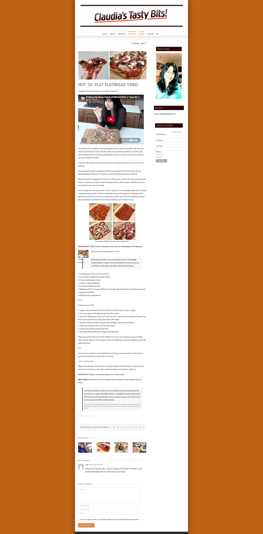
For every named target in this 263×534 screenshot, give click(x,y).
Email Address (161, 134)
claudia (82, 416)
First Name (159, 140)
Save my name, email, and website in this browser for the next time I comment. (110, 519)
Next (143, 43)
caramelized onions (102, 374)
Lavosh (99, 171)
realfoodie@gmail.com (167, 114)
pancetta (108, 155)
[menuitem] (104, 34)
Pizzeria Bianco (84, 174)
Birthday (158, 152)
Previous (136, 43)
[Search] (157, 34)
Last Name (159, 146)
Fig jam (91, 374)
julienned (96, 283)
